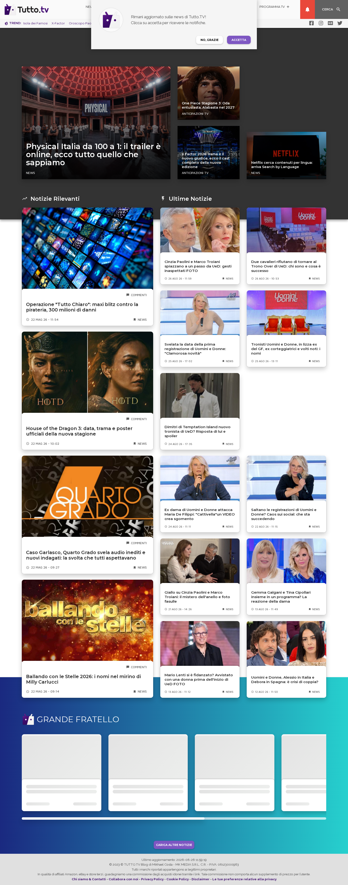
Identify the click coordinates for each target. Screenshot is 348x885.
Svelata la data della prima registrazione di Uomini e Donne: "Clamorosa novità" (195, 349)
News (90, 7)
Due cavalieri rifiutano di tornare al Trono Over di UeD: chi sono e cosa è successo (286, 266)
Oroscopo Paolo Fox (85, 23)
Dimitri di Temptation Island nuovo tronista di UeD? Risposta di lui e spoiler (198, 431)
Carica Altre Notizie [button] (174, 845)
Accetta (239, 40)
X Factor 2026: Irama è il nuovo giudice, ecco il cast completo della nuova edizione (206, 160)
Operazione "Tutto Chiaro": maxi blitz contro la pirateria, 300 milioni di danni (82, 307)
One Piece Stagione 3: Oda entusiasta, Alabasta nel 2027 (208, 105)
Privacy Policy (152, 879)
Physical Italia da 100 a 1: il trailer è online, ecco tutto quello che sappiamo (93, 154)
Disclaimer (201, 879)
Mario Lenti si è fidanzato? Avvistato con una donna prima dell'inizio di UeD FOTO (199, 679)
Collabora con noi (123, 879)
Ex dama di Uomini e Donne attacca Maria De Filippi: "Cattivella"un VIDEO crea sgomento (200, 514)
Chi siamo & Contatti (89, 879)
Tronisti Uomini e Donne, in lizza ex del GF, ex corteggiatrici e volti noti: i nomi (285, 349)
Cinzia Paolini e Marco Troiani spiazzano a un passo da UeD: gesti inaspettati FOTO (198, 266)
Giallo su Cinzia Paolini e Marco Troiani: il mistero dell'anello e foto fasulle (197, 597)
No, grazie (210, 40)
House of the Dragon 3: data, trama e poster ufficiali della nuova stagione (79, 431)
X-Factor (58, 23)
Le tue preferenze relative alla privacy (244, 879)
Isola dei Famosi (35, 23)
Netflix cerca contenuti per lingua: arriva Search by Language (281, 164)
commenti (139, 295)
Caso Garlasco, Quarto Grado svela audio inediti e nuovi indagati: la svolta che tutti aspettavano (85, 555)
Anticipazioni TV (195, 114)
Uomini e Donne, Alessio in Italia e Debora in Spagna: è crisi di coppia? (284, 679)
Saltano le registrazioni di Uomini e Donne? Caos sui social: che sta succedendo (284, 514)
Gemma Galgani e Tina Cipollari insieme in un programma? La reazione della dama (281, 597)
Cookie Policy (177, 879)
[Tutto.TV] (39, 9)
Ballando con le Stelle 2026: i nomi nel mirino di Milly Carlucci (83, 679)
